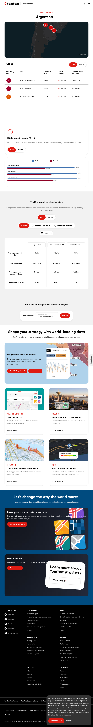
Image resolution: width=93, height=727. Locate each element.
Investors (63, 687)
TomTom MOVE (46, 701)
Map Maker (64, 620)
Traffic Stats (64, 644)
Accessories (31, 623)
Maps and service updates (36, 627)
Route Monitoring (66, 650)
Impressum (8, 714)
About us (63, 671)
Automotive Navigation (34, 647)
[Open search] (84, 3)
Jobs (28, 671)
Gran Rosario (25, 89)
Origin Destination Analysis (69, 647)
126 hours (76, 80)
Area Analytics (65, 641)
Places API (63, 630)
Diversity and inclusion (35, 684)
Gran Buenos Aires (27, 80)
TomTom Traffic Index (12, 701)
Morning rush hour (42, 226)
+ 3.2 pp (62, 97)
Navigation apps (32, 614)
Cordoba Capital (27, 97)
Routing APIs (31, 641)
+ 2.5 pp (62, 80)
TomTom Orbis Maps (67, 614)
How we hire (31, 681)
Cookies (43, 710)
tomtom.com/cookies (64, 715)
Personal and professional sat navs (39, 617)
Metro (20, 150)
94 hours (76, 89)
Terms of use (34, 710)
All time (24, 226)
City (11, 150)
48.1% (46, 80)
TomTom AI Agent (33, 654)
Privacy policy (9, 710)
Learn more (35, 371)
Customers (63, 674)
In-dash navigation (33, 620)
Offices (29, 674)
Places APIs (31, 644)
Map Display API (65, 627)
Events (62, 681)
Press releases (65, 684)
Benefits (29, 677)
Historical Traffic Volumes (68, 657)
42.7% (46, 89)
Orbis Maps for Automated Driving (72, 617)
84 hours (76, 97)
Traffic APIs (64, 660)
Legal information (22, 710)
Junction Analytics (66, 654)
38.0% (46, 97)
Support (29, 630)
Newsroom (63, 677)
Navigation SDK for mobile (36, 650)
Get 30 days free (17, 371)
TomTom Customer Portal (29, 701)
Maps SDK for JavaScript (68, 623)
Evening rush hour (64, 226)
